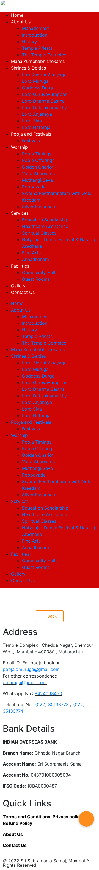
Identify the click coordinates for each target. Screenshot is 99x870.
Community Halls (39, 272)
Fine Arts (31, 252)
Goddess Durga (38, 87)
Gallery (18, 285)
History (29, 41)
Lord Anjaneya (37, 114)
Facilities (20, 266)
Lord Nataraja (36, 127)
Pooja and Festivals (31, 134)
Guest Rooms (36, 279)
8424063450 (48, 693)
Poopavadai (34, 186)
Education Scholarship (45, 219)
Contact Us (23, 292)
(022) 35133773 (52, 704)
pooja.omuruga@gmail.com (31, 669)
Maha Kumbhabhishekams (38, 61)
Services (20, 213)
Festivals (31, 140)
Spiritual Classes (39, 233)
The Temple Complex (44, 54)
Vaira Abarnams (38, 173)
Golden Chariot (38, 167)
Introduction (34, 35)
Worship (19, 147)
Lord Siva (32, 120)
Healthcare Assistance (45, 226)
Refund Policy (17, 823)
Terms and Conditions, (28, 816)
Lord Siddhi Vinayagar (45, 74)
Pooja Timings (36, 153)
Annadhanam (35, 259)
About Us (21, 21)
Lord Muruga (35, 81)
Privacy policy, (68, 816)
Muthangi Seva (37, 180)
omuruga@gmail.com (25, 682)
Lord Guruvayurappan (44, 94)
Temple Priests (37, 48)
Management (35, 28)
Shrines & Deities (28, 68)
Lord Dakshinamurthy (44, 107)
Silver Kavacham (39, 206)
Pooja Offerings (38, 160)
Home (17, 15)
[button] (86, 819)
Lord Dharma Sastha (43, 101)
